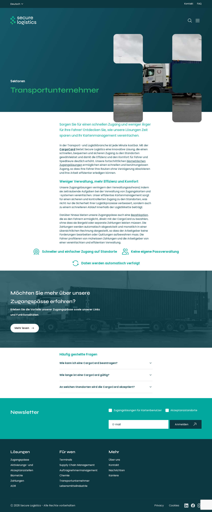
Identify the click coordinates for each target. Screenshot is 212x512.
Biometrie (16, 475)
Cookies (174, 505)
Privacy (159, 505)
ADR (13, 486)
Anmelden (181, 424)
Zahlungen (17, 481)
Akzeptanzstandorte (183, 410)
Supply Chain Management (77, 465)
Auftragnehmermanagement (78, 470)
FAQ (199, 3)
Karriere (114, 475)
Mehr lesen (22, 328)
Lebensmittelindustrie (73, 486)
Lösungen (20, 451)
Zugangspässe (19, 460)
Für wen (67, 451)
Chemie (64, 475)
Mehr (114, 451)
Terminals (65, 460)
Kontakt (188, 3)
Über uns (114, 460)
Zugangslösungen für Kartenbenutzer (138, 410)
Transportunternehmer (74, 481)
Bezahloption (139, 215)
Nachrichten (117, 470)
